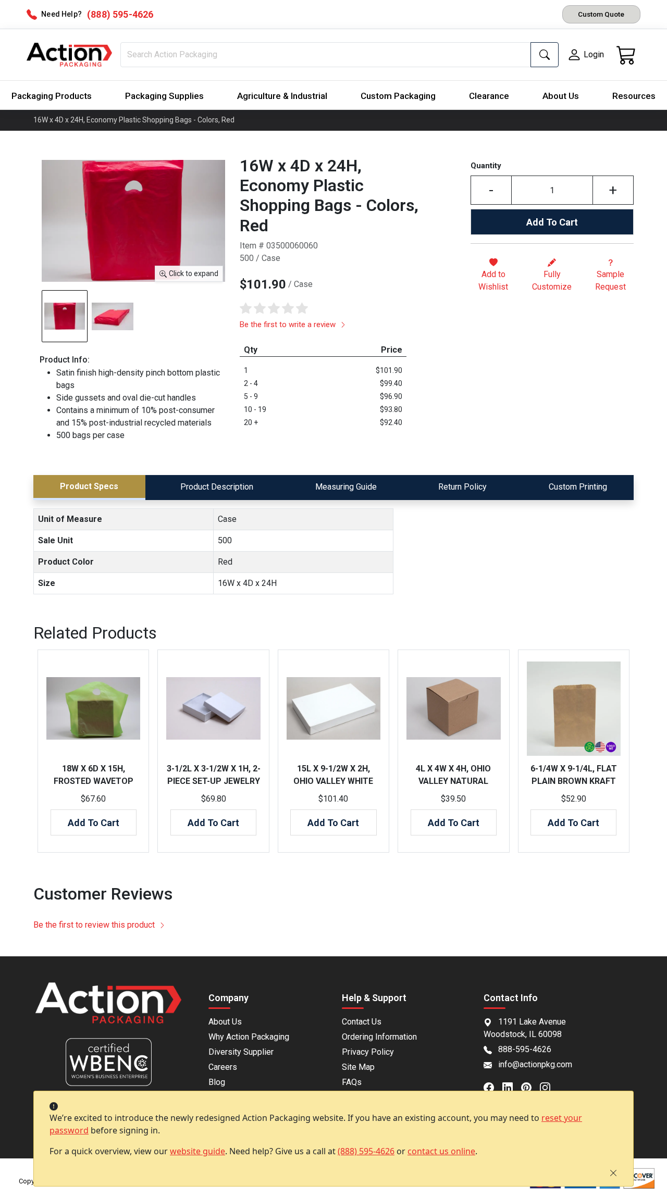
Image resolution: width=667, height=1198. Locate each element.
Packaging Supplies (164, 96)
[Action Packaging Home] (108, 1010)
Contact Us (361, 1022)
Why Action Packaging (248, 1037)
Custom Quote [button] (601, 14)
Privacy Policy (368, 1052)
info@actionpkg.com (535, 1064)
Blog (216, 1082)
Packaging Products (51, 96)
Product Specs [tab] (89, 486)
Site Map (358, 1067)
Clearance (489, 96)
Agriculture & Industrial (282, 96)
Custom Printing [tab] (578, 487)
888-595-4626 (524, 1049)
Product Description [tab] (216, 487)
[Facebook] (493, 1087)
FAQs (352, 1082)
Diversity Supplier (241, 1052)
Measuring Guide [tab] (346, 487)
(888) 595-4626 (366, 1151)
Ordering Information (379, 1037)
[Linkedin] (511, 1087)
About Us (560, 96)
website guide (197, 1151)
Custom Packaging (398, 96)
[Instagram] (549, 1087)
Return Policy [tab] (462, 487)
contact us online (441, 1151)
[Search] (544, 54)
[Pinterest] (530, 1087)
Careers (222, 1067)
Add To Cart (552, 222)
